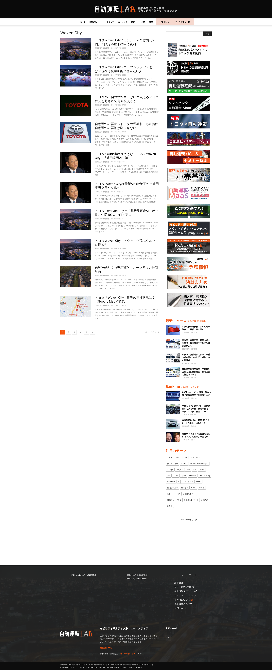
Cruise (201, 469)
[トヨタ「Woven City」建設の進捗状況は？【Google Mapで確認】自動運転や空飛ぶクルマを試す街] (75, 306)
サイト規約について (184, 587)
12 (86, 332)
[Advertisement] (188, 539)
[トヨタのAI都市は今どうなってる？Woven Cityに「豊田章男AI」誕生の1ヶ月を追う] (75, 162)
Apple (183, 475)
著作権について (182, 600)
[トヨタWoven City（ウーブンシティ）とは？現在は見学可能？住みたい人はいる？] (75, 75)
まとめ (170, 506)
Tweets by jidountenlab (136, 578)
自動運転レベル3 (174, 500)
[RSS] (168, 638)
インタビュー (165, 22)
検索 (151, 22)
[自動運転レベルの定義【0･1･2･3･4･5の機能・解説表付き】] (173, 424)
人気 (143, 22)
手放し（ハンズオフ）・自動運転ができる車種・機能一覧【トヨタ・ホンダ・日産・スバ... (196, 409)
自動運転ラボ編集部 (102, 48)
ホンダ (185, 457)
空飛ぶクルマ (172, 487)
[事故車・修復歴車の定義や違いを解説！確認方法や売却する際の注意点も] (173, 344)
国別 (133, 22)
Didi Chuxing (204, 475)
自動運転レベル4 (191, 500)
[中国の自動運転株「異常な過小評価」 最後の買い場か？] (173, 330)
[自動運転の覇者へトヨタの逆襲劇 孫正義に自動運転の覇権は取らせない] (75, 132)
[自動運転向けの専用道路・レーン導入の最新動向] (75, 276)
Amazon (192, 475)
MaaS (198, 481)
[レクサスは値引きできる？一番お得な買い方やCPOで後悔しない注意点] (173, 358)
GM (194, 469)
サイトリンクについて (185, 595)
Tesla (188, 469)
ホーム (82, 22)
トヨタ (170, 457)
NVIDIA (175, 475)
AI (178, 481)
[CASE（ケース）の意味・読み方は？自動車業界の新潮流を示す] (173, 396)
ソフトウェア (187, 481)
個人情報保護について (185, 591)
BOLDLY (184, 463)
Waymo (179, 469)
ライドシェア (108, 22)
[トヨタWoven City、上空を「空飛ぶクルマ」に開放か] (75, 249)
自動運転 (93, 22)
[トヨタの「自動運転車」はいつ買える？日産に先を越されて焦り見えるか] (75, 105)
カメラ (201, 487)
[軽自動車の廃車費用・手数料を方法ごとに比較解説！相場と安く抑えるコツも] (173, 372)
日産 (177, 457)
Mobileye (171, 481)
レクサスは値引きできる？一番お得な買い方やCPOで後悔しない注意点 (196, 357)
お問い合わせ (181, 608)
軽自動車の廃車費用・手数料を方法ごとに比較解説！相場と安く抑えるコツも (196, 372)
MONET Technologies (199, 463)
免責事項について (183, 604)
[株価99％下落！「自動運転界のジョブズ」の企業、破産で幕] (173, 437)
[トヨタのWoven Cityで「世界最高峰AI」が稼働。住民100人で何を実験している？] (75, 219)
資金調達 (204, 500)
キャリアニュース (182, 22)
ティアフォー (172, 463)
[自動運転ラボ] (136, 9)
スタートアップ (173, 493)
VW (168, 475)
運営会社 (178, 583)
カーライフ (122, 22)
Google (170, 469)
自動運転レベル (189, 493)
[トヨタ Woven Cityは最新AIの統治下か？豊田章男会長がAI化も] (75, 192)
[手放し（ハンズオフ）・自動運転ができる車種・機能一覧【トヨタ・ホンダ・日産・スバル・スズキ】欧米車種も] (173, 409)
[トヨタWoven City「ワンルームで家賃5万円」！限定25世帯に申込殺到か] (75, 49)
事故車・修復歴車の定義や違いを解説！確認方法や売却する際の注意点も (196, 343)
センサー (184, 487)
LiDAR (193, 487)
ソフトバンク (195, 457)
